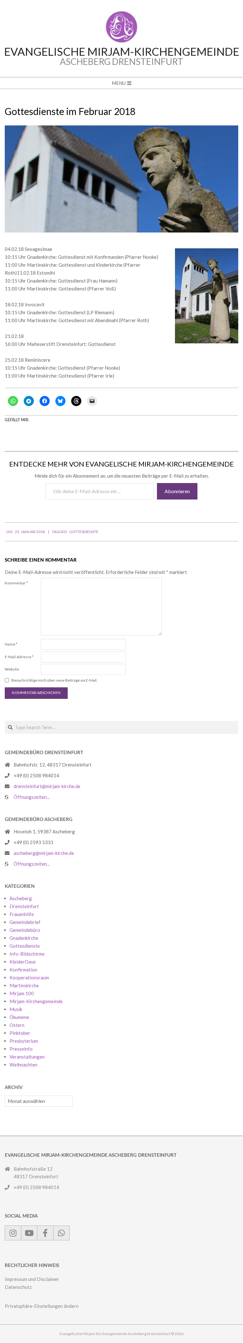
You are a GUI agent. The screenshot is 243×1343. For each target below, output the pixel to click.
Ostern (16, 1025)
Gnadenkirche (23, 938)
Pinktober (19, 1033)
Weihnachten (23, 1064)
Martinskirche (24, 985)
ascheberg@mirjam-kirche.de (44, 853)
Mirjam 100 (21, 993)
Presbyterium (23, 1041)
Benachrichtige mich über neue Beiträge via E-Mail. (54, 680)
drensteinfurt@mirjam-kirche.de (47, 786)
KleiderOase (22, 961)
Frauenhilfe (21, 914)
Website (12, 669)
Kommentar (16, 583)
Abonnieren (177, 491)
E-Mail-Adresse (19, 656)
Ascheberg (20, 898)
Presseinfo (21, 1049)
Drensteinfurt (24, 906)
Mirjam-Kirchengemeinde (36, 1001)
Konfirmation (23, 969)
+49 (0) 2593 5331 (33, 842)
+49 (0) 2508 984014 (36, 775)
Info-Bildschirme (27, 954)
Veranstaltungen (27, 1057)
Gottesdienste (83, 531)
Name (11, 644)
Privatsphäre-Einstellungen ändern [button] (41, 1306)
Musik (15, 1009)
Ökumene (19, 1017)
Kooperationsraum (29, 977)
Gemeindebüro (24, 930)
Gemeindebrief (24, 922)
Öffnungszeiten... (32, 797)
